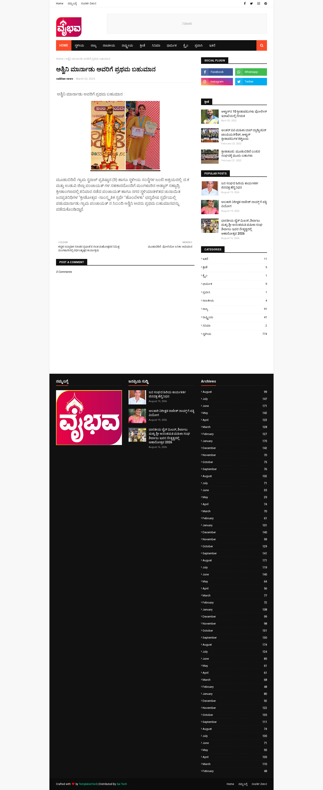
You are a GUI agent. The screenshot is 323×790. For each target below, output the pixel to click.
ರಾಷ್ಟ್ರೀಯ (235, 317)
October (235, 462)
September (235, 469)
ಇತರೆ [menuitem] (212, 45)
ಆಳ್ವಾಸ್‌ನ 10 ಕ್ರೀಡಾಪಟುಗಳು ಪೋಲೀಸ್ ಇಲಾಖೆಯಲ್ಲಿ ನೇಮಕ (244, 114)
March (235, 427)
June (235, 406)
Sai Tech (122, 784)
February (235, 434)
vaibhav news (64, 78)
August (235, 391)
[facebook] (245, 3)
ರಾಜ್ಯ (235, 309)
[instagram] (258, 3)
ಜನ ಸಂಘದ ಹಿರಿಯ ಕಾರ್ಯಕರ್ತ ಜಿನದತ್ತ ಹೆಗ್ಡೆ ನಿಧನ (239, 185)
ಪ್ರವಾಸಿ (235, 292)
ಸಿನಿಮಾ (235, 325)
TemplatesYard (88, 784)
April (235, 420)
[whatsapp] (251, 72)
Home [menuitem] (63, 45)
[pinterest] (265, 3)
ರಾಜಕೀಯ (235, 300)
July (235, 398)
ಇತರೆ (235, 258)
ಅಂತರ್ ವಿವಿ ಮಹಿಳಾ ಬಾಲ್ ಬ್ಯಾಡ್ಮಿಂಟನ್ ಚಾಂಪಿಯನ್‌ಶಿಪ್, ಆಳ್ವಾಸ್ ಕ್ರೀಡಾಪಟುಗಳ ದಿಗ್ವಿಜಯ (243, 134)
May (235, 413)
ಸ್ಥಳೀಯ (235, 334)
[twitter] (251, 3)
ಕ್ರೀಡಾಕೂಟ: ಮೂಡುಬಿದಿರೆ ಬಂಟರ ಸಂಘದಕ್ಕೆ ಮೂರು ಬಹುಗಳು (240, 154)
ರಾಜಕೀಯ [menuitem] (109, 45)
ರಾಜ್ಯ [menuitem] (93, 45)
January (235, 441)
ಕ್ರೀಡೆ (235, 267)
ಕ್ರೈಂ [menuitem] (185, 45)
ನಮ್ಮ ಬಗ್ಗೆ (72, 3)
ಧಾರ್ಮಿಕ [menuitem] (172, 45)
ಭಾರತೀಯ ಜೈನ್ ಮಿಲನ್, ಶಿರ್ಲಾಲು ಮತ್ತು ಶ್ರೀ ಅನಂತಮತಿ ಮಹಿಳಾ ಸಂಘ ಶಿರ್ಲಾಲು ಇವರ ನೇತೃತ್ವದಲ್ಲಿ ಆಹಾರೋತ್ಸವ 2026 (242, 227)
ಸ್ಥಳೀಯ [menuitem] (79, 45)
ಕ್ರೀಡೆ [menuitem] (142, 45)
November (235, 455)
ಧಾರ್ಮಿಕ (235, 283)
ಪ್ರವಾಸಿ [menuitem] (199, 45)
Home (59, 3)
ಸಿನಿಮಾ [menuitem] (156, 45)
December (235, 448)
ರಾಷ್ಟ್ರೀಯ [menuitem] (127, 45)
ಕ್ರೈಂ (235, 275)
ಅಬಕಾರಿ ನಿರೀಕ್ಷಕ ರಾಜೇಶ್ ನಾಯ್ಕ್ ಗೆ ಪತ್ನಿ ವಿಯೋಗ (244, 204)
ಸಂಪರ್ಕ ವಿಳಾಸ (88, 3)
